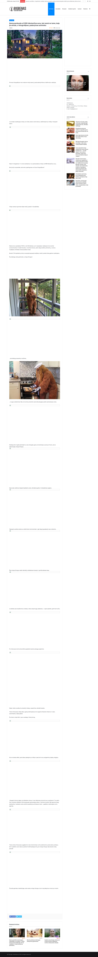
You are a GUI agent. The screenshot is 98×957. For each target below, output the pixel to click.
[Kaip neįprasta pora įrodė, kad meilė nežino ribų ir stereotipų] (71, 137)
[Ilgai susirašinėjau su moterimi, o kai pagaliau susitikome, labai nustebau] (78, 83)
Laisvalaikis (57, 8)
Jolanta (10, 27)
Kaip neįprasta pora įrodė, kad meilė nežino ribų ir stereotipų (82, 137)
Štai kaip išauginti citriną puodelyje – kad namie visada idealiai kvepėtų (82, 143)
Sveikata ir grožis (72, 8)
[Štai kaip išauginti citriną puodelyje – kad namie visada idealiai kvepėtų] (71, 143)
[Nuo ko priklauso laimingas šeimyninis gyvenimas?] (34, 933)
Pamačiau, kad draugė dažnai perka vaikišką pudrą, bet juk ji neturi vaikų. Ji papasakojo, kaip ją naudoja (82, 183)
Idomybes (51, 8)
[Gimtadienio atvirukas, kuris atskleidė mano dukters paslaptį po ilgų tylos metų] (71, 176)
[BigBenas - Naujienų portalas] (18, 9)
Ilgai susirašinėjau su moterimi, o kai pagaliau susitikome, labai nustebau (76, 87)
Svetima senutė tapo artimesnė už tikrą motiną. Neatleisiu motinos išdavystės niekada (52, 941)
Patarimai (85, 8)
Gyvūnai (79, 8)
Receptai (64, 8)
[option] (78, 83)
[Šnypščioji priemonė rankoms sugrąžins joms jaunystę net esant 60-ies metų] (71, 130)
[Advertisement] (34, 71)
